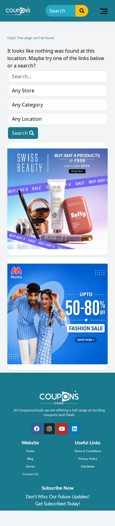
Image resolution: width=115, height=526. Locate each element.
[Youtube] (61, 428)
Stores (30, 466)
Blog (30, 458)
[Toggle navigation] (103, 10)
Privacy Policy (88, 458)
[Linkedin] (74, 428)
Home (30, 451)
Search (20, 133)
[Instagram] (49, 428)
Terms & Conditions (87, 451)
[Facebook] (36, 428)
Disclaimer (88, 466)
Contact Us (30, 474)
